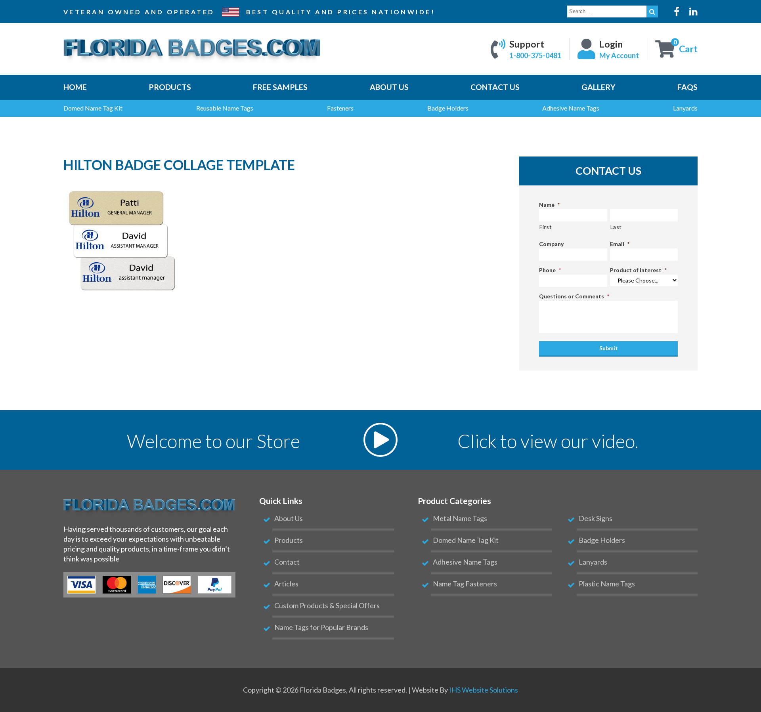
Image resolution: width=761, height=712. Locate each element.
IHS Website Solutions (483, 689)
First (545, 226)
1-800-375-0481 (535, 55)
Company (551, 244)
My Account (619, 55)
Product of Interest (638, 270)
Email (619, 244)
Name (549, 204)
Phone (550, 270)
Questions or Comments (574, 296)
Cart (688, 48)
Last (616, 226)
